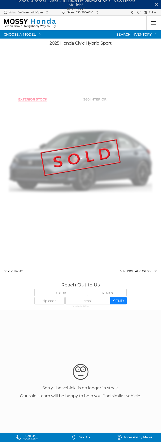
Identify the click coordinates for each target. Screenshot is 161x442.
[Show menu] (153, 23)
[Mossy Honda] (30, 23)
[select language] (155, 12)
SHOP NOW (76, 8)
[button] (156, 4)
